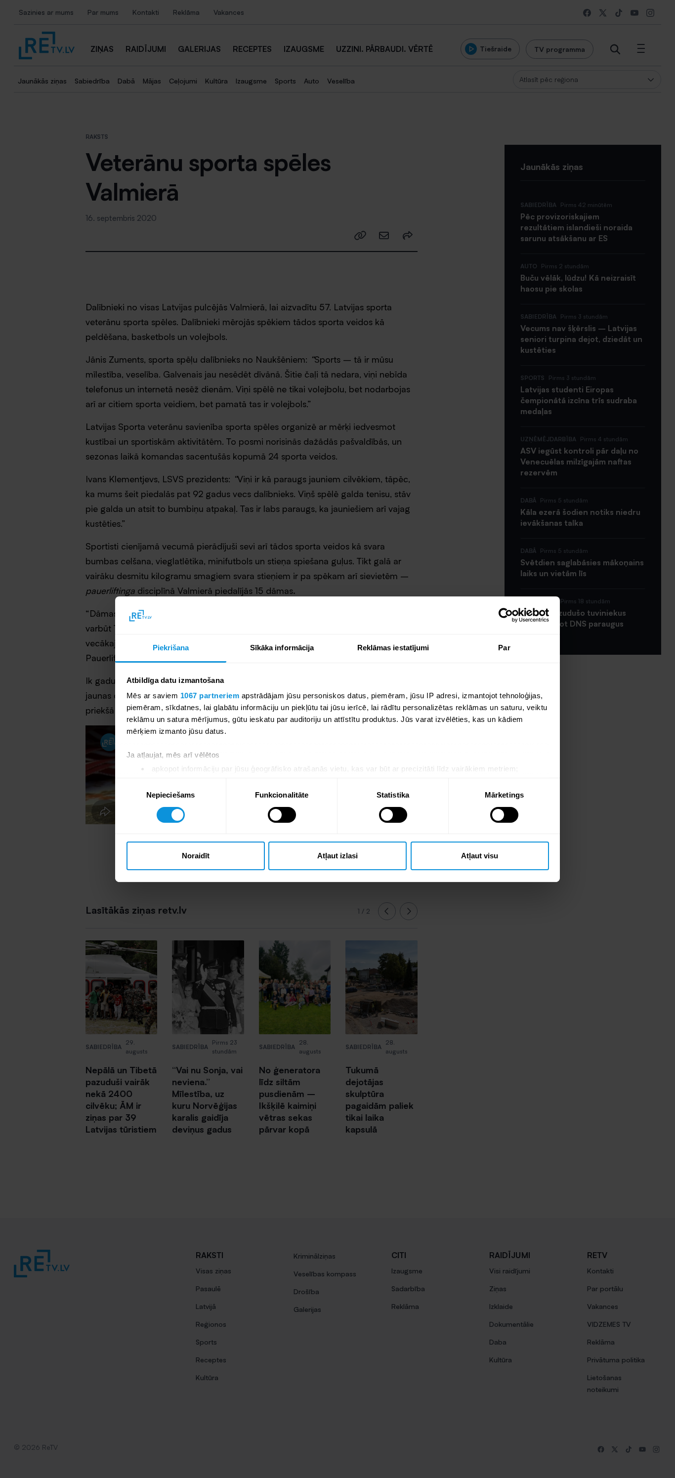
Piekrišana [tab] (171, 647)
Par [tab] (504, 647)
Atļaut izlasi (337, 855)
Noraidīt (196, 855)
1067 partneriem (210, 695)
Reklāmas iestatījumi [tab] (393, 647)
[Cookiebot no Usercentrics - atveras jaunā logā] (506, 615)
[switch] (282, 815)
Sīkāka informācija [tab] (282, 647)
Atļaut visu (479, 855)
